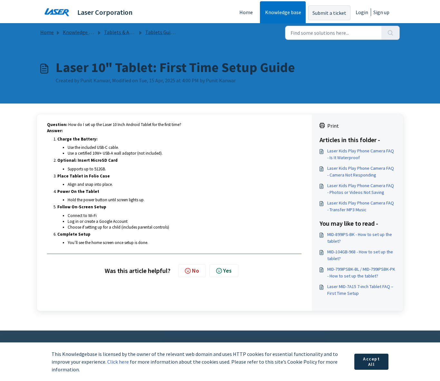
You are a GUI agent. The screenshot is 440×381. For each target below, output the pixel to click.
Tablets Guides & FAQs (169, 32)
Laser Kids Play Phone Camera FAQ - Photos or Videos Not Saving (360, 189)
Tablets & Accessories (128, 32)
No (195, 270)
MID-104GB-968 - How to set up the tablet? (360, 255)
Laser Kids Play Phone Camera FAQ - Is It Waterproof (360, 154)
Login (362, 12)
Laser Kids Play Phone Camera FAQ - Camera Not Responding (360, 171)
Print (333, 125)
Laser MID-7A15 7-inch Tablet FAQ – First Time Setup (360, 290)
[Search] (390, 33)
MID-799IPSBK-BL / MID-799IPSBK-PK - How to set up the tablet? (361, 272)
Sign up (381, 12)
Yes (227, 270)
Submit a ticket (329, 13)
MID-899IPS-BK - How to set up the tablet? (359, 237)
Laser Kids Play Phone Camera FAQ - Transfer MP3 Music (360, 206)
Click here (118, 361)
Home (246, 12)
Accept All (371, 361)
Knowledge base (283, 12)
